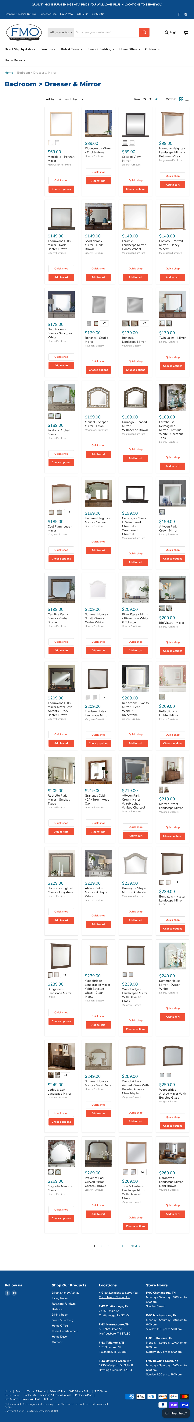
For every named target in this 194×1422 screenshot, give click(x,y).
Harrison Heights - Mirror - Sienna (97, 520)
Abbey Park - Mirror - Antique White (96, 892)
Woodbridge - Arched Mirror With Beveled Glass (172, 1094)
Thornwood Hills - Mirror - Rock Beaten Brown (60, 245)
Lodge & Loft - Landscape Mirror (59, 1092)
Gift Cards (82, 14)
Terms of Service (36, 1391)
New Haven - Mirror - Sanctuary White (60, 333)
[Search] (144, 32)
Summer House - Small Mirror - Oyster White (96, 618)
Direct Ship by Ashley (20, 49)
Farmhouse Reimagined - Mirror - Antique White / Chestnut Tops (171, 430)
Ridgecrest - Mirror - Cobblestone (98, 150)
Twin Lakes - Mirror (172, 338)
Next (134, 1246)
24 (144, 99)
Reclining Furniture (64, 1304)
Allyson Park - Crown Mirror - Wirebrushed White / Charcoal (133, 802)
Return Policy (12, 1395)
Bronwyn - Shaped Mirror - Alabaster (134, 890)
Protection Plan (48, 14)
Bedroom (57, 1309)
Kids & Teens (70, 49)
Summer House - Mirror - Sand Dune (98, 1083)
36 (150, 99)
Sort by (49, 99)
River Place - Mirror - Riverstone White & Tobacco (135, 618)
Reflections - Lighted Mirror (169, 713)
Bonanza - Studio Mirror (96, 340)
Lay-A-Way (66, 14)
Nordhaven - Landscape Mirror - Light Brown (172, 1182)
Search (19, 1391)
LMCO (162, 904)
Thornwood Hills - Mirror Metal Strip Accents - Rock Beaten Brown (60, 709)
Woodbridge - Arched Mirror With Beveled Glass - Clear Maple (135, 1087)
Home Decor (14, 60)
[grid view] (181, 99)
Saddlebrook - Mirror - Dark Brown (94, 245)
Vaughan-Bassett (94, 345)
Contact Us (98, 14)
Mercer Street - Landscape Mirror (171, 806)
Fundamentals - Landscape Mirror (97, 713)
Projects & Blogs (31, 1399)
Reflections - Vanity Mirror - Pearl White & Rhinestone (135, 709)
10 (123, 1246)
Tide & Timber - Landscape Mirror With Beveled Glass (134, 1192)
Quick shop (61, 180)
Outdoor (151, 49)
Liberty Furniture (94, 156)
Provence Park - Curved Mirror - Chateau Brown (95, 1182)
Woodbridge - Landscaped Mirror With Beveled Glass (134, 995)
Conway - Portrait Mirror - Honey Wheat (171, 245)
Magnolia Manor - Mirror (60, 1188)
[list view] (186, 99)
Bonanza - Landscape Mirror (134, 340)
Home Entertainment (65, 1331)
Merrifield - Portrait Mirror (61, 159)
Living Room (60, 1298)
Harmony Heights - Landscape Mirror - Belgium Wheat (172, 152)
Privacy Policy (57, 1391)
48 (156, 99)
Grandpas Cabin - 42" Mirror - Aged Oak (97, 800)
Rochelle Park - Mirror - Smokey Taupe (59, 800)
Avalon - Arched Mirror (59, 432)
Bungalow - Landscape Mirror (59, 991)
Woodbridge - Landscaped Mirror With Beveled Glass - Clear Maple (97, 989)
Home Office (128, 49)
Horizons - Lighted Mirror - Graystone (60, 890)
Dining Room (60, 1315)
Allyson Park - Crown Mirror (169, 528)
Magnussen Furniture (59, 164)
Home (9, 72)
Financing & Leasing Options (20, 14)
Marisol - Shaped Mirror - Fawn (96, 424)
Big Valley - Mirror (171, 623)
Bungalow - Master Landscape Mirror (172, 898)
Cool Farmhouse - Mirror (60, 528)
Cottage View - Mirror (132, 159)
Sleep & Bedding (100, 49)
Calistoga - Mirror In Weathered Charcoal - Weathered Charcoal (134, 526)
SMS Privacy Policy (79, 1391)
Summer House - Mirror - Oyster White (171, 985)
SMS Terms (100, 1391)
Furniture (47, 49)
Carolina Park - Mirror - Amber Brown (58, 618)
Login (173, 32)
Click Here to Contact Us (114, 1297)
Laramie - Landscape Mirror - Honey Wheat (135, 245)
